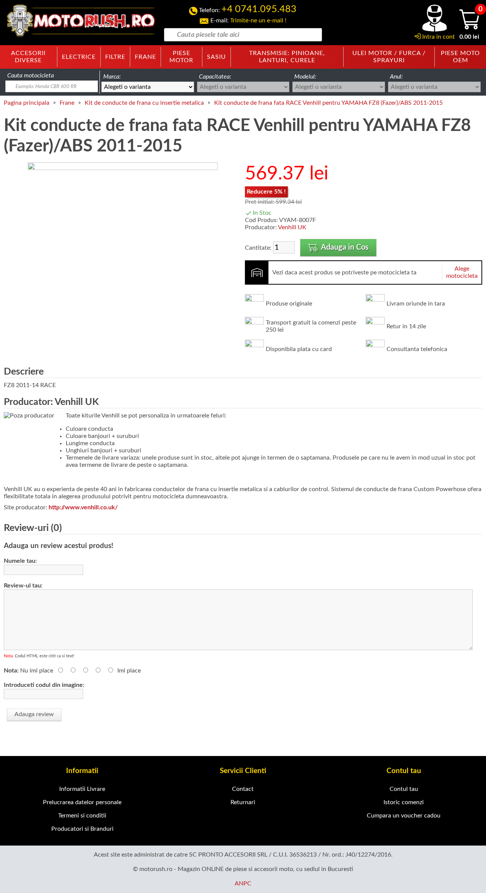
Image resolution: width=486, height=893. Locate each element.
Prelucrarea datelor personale (82, 802)
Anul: (396, 77)
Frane (145, 57)
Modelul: (305, 77)
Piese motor (181, 56)
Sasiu (216, 57)
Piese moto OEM (460, 56)
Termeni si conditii (82, 816)
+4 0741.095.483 (259, 9)
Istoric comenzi (403, 802)
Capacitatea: (215, 77)
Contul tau (404, 789)
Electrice (79, 57)
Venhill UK (292, 227)
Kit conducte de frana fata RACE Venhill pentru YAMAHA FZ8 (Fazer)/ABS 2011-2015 (328, 103)
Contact (243, 789)
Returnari (242, 802)
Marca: (112, 77)
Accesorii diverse (28, 56)
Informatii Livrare (82, 789)
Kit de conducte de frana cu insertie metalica (144, 103)
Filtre (115, 57)
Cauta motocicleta (30, 75)
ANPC (243, 883)
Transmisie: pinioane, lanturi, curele (287, 56)
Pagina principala (26, 103)
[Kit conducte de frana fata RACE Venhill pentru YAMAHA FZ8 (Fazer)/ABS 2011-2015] (123, 168)
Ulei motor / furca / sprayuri (389, 56)
